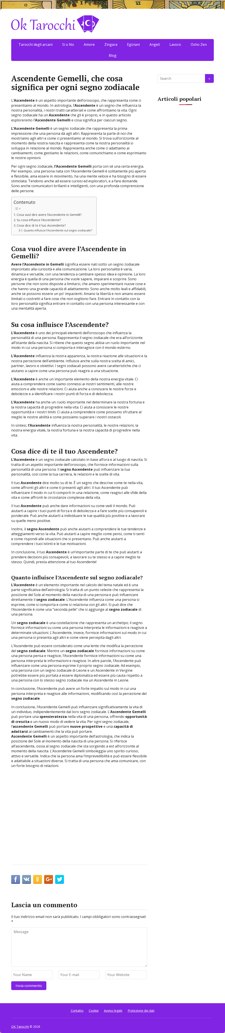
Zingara (110, 44)
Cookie (94, 1010)
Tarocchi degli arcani (35, 44)
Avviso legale (113, 1010)
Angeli (154, 44)
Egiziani (133, 44)
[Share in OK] (37, 879)
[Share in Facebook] (15, 879)
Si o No (68, 44)
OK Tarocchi (20, 1026)
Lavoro (175, 44)
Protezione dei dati (141, 1010)
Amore (89, 44)
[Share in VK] (26, 879)
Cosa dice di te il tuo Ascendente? (41, 225)
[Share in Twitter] (59, 879)
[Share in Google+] (48, 879)
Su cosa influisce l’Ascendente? (39, 220)
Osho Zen (199, 44)
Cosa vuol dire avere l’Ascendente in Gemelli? (49, 215)
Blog (112, 55)
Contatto (77, 1010)
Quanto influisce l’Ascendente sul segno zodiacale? (58, 230)
